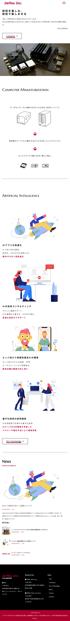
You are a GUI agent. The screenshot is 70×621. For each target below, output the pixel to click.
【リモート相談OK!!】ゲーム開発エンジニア (17, 506)
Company (52, 582)
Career (51, 593)
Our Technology (54, 586)
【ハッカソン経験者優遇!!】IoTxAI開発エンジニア (24, 541)
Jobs (13, 509)
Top (50, 579)
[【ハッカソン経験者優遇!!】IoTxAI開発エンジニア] (6, 542)
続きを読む (5, 523)
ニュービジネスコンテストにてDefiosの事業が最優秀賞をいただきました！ (30, 529)
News (22, 532)
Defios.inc (37, 612)
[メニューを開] (64, 3)
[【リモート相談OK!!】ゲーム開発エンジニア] (32, 486)
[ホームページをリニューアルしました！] (6, 553)
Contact (51, 597)
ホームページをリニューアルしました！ (21, 552)
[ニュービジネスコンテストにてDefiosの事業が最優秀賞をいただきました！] (6, 531)
